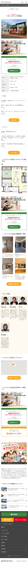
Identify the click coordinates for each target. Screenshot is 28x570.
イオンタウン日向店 (5, 5)
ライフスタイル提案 (5, 533)
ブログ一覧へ (14, 120)
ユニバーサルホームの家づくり (7, 524)
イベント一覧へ (13, 152)
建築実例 (3, 527)
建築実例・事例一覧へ (14, 284)
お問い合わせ (10, 555)
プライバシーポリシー (16, 555)
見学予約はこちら (14, 70)
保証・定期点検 (4, 536)
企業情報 (3, 542)
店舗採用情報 (3, 551)
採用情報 (3, 545)
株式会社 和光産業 (14, 90)
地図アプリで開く (14, 78)
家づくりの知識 (4, 539)
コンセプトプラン (4, 530)
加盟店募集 (3, 548)
